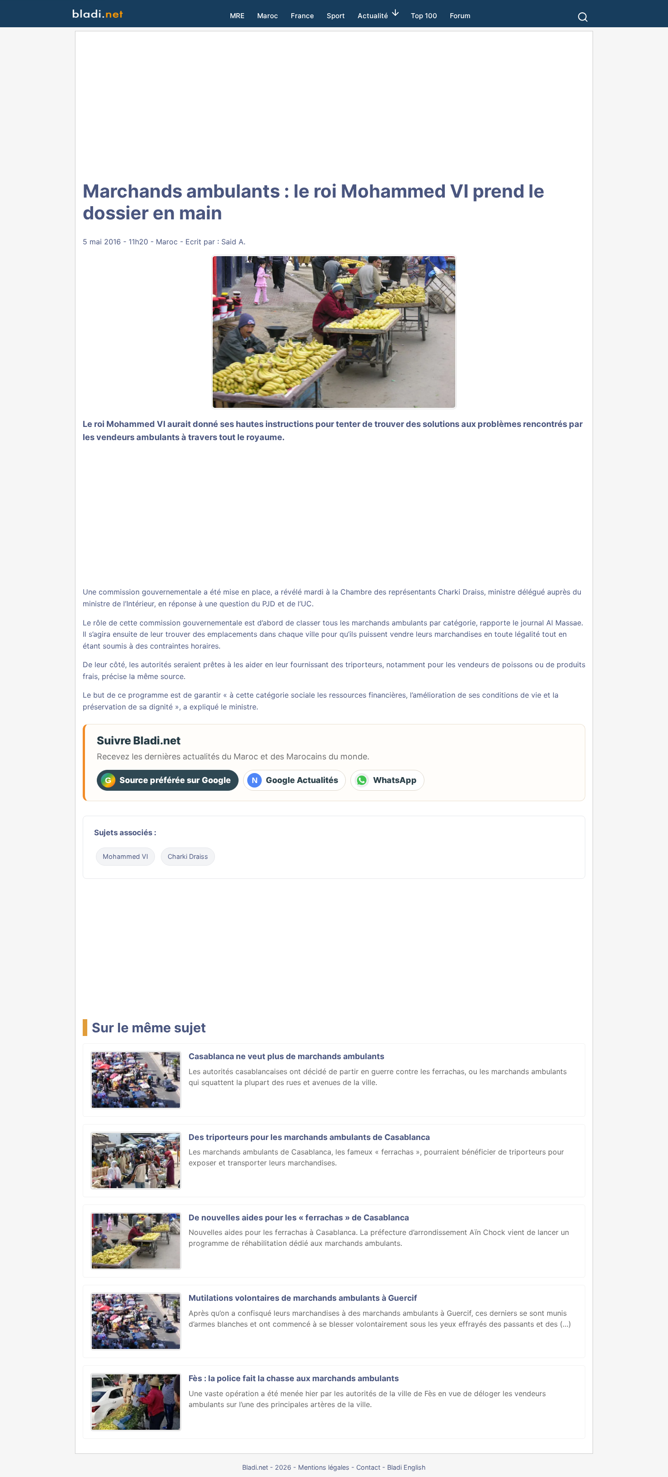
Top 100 (424, 15)
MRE (237, 15)
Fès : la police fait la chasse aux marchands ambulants (294, 1378)
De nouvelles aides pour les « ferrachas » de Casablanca (299, 1217)
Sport (336, 15)
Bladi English (406, 1467)
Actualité (373, 15)
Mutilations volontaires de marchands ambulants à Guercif (303, 1298)
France (302, 15)
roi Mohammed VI (129, 424)
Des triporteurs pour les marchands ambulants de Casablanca (309, 1137)
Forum (460, 15)
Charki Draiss (461, 591)
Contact (368, 1467)
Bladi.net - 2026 (266, 1467)
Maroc (267, 15)
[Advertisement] (334, 104)
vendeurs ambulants (137, 437)
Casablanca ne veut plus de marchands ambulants (286, 1056)
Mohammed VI (125, 856)
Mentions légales (323, 1467)
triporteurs (363, 664)
